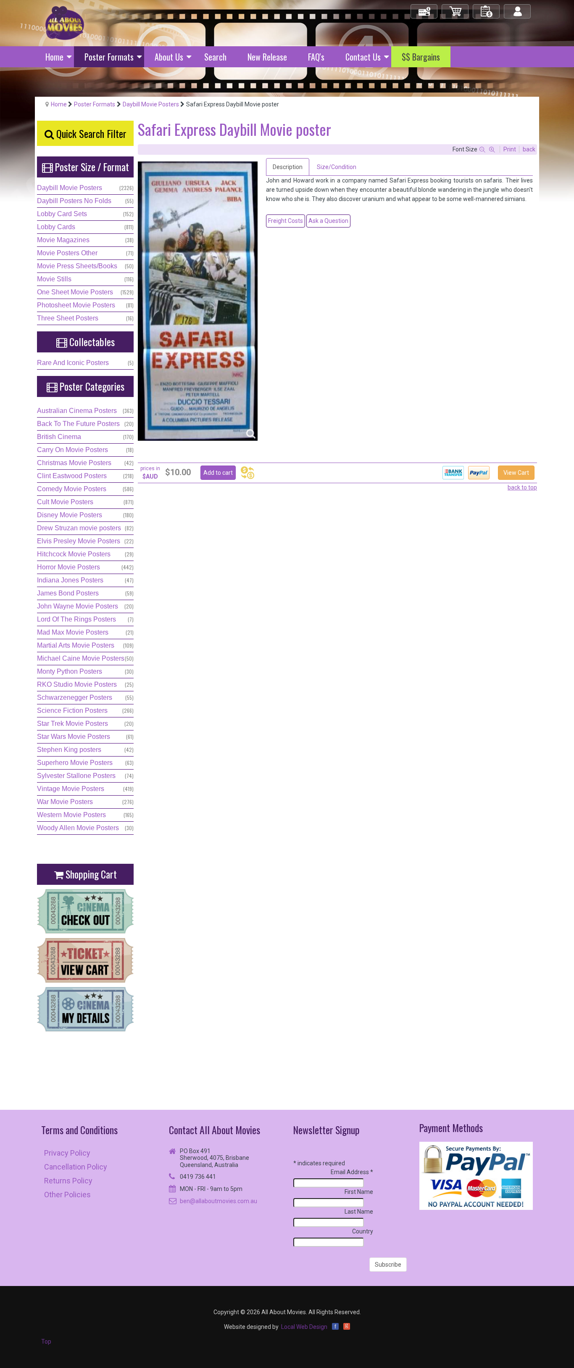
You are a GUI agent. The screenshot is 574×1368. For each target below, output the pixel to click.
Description (288, 167)
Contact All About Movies (214, 1129)
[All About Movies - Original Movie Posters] (64, 22)
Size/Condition (336, 167)
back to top (522, 487)
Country (362, 1231)
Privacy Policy (67, 1152)
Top (46, 1341)
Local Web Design (304, 1326)
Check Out (424, 8)
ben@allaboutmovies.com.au (218, 1201)
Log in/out (517, 8)
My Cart (455, 8)
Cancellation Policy (75, 1166)
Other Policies (67, 1194)
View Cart (516, 472)
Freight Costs (285, 220)
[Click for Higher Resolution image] (198, 301)
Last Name (359, 1211)
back (529, 149)
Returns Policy (68, 1180)
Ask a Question (328, 220)
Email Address (352, 1172)
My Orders (486, 8)
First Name (359, 1191)
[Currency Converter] (247, 472)
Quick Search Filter (90, 133)
